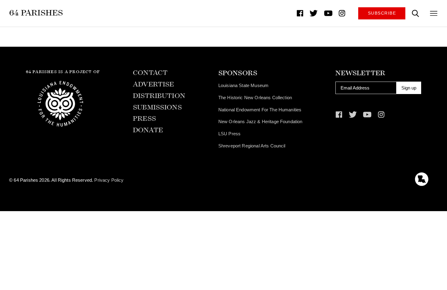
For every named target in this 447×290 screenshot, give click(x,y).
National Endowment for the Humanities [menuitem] (260, 109)
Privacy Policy (108, 180)
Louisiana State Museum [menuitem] (243, 85)
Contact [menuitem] (150, 72)
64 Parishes (36, 12)
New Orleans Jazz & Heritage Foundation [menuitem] (260, 121)
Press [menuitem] (144, 118)
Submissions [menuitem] (157, 107)
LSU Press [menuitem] (229, 133)
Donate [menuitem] (148, 130)
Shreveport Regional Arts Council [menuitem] (252, 145)
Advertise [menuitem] (153, 84)
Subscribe (382, 13)
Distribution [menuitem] (159, 96)
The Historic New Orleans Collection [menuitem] (255, 97)
